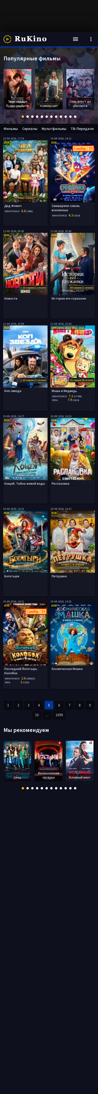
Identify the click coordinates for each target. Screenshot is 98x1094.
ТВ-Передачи (82, 128)
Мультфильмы (54, 128)
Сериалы (29, 128)
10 (37, 714)
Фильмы (11, 128)
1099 (59, 714)
